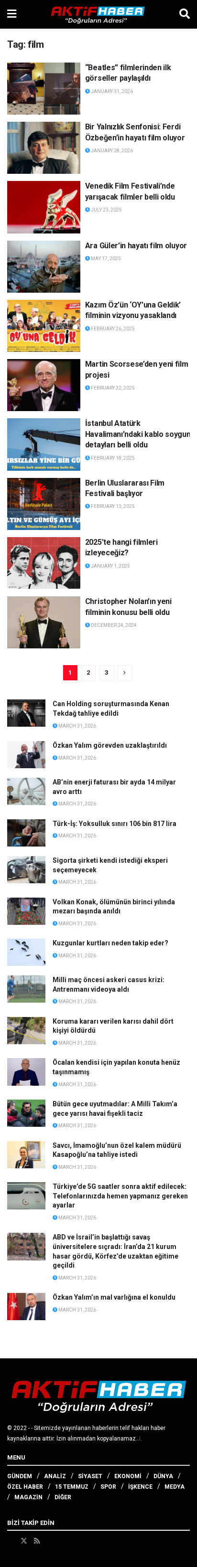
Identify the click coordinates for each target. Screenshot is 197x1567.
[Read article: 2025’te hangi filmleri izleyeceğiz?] (43, 563)
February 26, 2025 (112, 328)
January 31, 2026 (111, 91)
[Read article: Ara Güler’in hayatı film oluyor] (43, 267)
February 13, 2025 (112, 506)
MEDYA (174, 1486)
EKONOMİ (128, 1476)
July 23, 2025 (106, 209)
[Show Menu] (11, 14)
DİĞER (63, 1497)
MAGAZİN (28, 1497)
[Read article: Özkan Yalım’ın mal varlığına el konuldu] (26, 1306)
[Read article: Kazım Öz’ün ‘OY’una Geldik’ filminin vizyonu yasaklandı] (43, 326)
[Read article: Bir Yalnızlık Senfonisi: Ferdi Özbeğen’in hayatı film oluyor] (43, 148)
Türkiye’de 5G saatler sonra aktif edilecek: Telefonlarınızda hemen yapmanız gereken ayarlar (120, 1196)
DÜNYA (163, 1476)
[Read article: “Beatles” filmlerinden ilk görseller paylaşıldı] (43, 89)
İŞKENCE (140, 1486)
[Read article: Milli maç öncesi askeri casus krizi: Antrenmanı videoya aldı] (26, 989)
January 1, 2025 (110, 566)
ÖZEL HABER (25, 1486)
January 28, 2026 (111, 150)
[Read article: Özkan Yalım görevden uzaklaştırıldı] (26, 754)
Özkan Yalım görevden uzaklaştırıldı (110, 745)
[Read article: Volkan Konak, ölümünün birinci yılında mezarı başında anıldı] (26, 911)
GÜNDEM (19, 1476)
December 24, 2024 (113, 625)
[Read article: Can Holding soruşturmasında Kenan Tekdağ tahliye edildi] (26, 713)
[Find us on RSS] (37, 1540)
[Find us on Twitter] (24, 1540)
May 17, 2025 (105, 258)
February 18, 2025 (112, 458)
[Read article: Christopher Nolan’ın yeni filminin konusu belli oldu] (43, 622)
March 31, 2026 (76, 726)
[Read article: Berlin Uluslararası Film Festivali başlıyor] (43, 504)
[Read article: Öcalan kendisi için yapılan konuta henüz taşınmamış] (26, 1071)
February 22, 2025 (112, 388)
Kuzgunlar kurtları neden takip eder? (110, 943)
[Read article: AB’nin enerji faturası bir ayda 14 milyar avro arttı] (26, 791)
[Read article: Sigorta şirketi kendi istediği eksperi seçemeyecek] (26, 869)
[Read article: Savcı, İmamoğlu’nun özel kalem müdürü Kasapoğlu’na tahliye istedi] (26, 1154)
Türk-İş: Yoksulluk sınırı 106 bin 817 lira (114, 823)
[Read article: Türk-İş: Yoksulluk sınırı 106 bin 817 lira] (26, 833)
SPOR (108, 1486)
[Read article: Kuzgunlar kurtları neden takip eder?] (26, 952)
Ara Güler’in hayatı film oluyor (136, 245)
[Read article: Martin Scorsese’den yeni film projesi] (43, 385)
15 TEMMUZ (71, 1486)
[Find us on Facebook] (10, 1540)
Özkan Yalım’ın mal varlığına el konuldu (114, 1297)
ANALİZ (55, 1476)
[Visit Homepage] (98, 14)
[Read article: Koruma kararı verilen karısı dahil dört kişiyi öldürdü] (26, 1030)
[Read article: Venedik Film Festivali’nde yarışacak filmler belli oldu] (43, 207)
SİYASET (90, 1476)
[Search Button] (184, 14)
